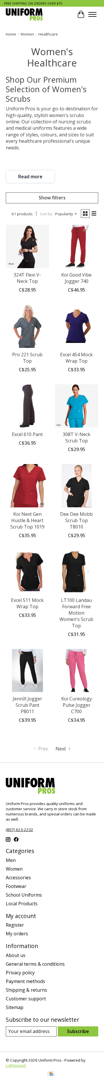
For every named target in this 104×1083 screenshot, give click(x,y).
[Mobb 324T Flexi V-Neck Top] (27, 246)
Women (27, 34)
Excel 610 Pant (27, 434)
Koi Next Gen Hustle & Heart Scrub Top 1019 (27, 520)
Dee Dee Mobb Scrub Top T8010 (76, 520)
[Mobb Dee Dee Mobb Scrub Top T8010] (76, 485)
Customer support (26, 998)
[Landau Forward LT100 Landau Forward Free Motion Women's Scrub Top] (76, 572)
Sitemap (14, 1007)
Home (11, 34)
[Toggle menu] (92, 14)
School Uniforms (24, 895)
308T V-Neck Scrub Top (76, 437)
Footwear (16, 886)
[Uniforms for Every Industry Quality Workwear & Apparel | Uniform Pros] (24, 14)
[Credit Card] (51, 1074)
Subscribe (78, 1031)
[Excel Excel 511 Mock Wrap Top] (27, 572)
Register (15, 925)
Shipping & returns (26, 990)
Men (11, 860)
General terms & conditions (35, 964)
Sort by (46, 213)
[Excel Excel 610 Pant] (27, 406)
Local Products (22, 903)
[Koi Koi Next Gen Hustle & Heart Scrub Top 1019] (27, 485)
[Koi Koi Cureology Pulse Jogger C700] (76, 670)
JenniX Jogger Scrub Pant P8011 (27, 705)
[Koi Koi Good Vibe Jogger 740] (76, 246)
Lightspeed (16, 1065)
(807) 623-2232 (19, 829)
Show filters (52, 197)
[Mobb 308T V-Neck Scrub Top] (76, 406)
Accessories (18, 877)
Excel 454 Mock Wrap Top (76, 357)
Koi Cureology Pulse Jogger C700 (76, 705)
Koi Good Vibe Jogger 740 (76, 278)
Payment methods (25, 981)
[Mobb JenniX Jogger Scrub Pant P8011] (27, 670)
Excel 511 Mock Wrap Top (27, 603)
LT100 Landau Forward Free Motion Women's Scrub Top (76, 613)
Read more (30, 176)
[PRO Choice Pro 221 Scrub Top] (27, 326)
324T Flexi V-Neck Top (27, 278)
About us (15, 955)
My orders (17, 933)
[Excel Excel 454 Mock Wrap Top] (76, 326)
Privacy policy (20, 972)
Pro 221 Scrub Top (27, 357)
